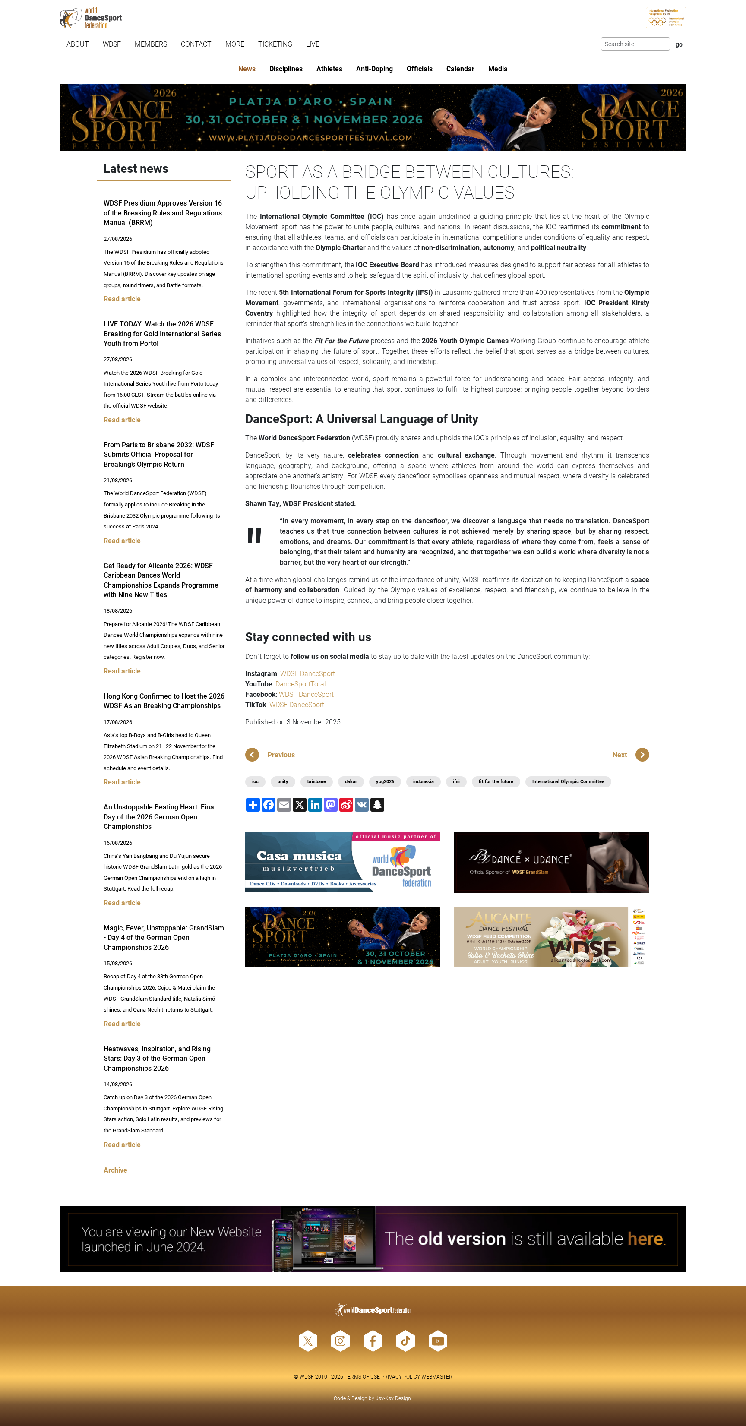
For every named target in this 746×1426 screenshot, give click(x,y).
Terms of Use (362, 1376)
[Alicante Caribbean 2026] (551, 937)
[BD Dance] (551, 862)
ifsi (456, 781)
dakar (351, 781)
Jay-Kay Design (393, 1397)
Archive (115, 1169)
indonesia (423, 781)
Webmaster (436, 1376)
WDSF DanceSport (307, 673)
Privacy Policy (400, 1376)
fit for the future (496, 781)
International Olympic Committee (568, 781)
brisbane (316, 781)
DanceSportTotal (300, 683)
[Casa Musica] (342, 862)
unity (283, 781)
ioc (255, 781)
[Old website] (373, 1239)
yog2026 (385, 781)
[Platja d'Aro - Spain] (373, 117)
